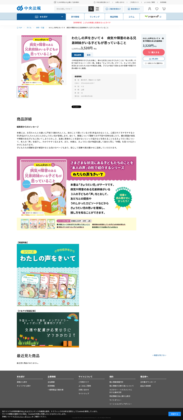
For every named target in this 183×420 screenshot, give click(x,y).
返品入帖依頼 (145, 386)
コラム (131, 16)
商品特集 (114, 16)
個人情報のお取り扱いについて (121, 386)
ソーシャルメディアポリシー (120, 404)
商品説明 (77, 55)
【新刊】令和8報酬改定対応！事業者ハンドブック (91, 22)
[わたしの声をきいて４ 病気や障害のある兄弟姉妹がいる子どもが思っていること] (42, 60)
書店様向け (135, 9)
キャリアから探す (24, 386)
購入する (155, 52)
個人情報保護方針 (116, 382)
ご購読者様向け (115, 9)
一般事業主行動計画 (55, 389)
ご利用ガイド (134, 2)
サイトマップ (84, 393)
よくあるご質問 (149, 2)
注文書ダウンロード (148, 382)
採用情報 (163, 2)
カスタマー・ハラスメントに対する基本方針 (120, 390)
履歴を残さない (160, 355)
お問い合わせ (119, 2)
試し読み (155, 59)
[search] (91, 8)
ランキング (95, 16)
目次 (88, 55)
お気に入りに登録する (155, 63)
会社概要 (51, 382)
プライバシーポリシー (23, 416)
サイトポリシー (115, 400)
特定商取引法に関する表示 (119, 396)
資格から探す (22, 382)
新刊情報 (75, 16)
